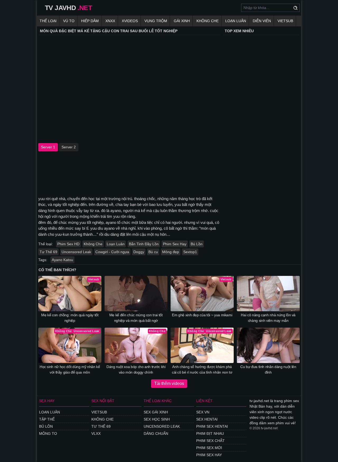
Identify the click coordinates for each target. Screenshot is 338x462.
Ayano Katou (62, 260)
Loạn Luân (235, 21)
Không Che (207, 21)
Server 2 (69, 147)
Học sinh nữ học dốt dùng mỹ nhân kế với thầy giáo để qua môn (70, 369)
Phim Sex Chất (210, 441)
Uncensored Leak (76, 252)
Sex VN (202, 412)
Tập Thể (47, 419)
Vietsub (285, 21)
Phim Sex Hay (174, 244)
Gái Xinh (182, 21)
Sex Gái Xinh (156, 412)
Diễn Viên (262, 21)
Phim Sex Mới (209, 448)
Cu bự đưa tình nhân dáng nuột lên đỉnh (268, 369)
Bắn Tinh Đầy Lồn (144, 244)
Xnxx (110, 21)
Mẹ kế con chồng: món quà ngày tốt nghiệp (69, 318)
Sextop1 (190, 252)
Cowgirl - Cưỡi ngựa (112, 252)
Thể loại (48, 21)
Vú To (68, 21)
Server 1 (48, 147)
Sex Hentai (207, 419)
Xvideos (130, 21)
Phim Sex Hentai (212, 426)
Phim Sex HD (68, 244)
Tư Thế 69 (48, 252)
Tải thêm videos (169, 383)
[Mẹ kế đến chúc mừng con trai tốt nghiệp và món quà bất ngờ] (136, 293)
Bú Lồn (197, 244)
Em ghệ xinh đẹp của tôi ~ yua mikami (202, 315)
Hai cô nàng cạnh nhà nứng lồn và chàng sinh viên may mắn (268, 318)
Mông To (48, 433)
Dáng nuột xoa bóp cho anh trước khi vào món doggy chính (136, 369)
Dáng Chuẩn (156, 433)
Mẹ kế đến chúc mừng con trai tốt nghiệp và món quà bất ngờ (136, 318)
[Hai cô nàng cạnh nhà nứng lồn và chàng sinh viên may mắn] (268, 293)
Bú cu (153, 252)
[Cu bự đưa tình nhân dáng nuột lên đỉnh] (268, 345)
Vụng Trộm (155, 21)
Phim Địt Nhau (210, 433)
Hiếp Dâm (90, 21)
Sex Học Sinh (157, 419)
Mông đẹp (170, 252)
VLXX (96, 433)
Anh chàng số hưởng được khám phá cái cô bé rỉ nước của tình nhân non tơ (202, 369)
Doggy (138, 252)
